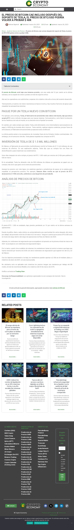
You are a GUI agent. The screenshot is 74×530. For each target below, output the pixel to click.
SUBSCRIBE (62, 477)
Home (4, 31)
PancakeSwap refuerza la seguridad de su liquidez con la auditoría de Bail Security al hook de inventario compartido (61, 386)
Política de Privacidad (49, 513)
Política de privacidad (41, 523)
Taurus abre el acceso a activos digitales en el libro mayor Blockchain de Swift (37, 384)
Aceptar (30, 523)
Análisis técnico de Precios (16, 31)
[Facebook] (45, 506)
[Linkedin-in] (61, 506)
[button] (6, 9)
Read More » (12, 357)
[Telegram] (56, 506)
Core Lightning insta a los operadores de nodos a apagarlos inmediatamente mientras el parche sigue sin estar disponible (37, 331)
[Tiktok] (67, 506)
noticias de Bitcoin (59, 288)
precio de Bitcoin (10, 92)
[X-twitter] (51, 506)
